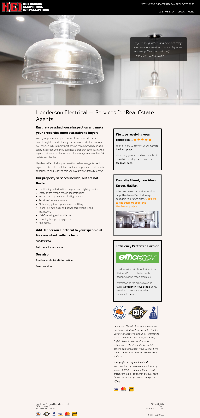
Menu (191, 11)
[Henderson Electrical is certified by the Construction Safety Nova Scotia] (119, 315)
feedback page (124, 163)
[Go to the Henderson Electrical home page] (40, 7)
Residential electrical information (54, 260)
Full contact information (49, 247)
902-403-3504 (43, 241)
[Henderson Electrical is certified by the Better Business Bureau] (153, 315)
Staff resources (156, 415)
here (131, 294)
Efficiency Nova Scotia (137, 286)
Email (181, 11)
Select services (44, 266)
